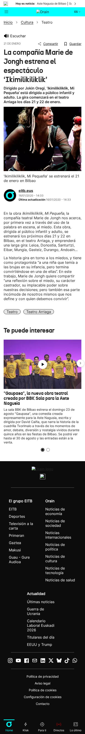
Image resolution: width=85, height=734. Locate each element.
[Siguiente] (75, 3)
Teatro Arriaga (38, 311)
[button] (80, 363)
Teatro (12, 311)
